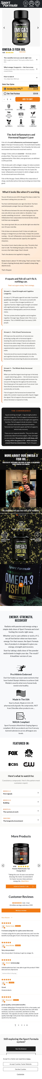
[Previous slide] (4, 27)
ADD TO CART (27, 99)
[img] (6, 923)
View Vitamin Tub (21, 886)
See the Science (21, 1049)
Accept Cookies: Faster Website (20, 1064)
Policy (28, 1059)
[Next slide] (38, 27)
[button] (24, 1025)
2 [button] (18, 1025)
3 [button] (21, 1025)
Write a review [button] (21, 910)
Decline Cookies (20, 1069)
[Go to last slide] (3, 865)
